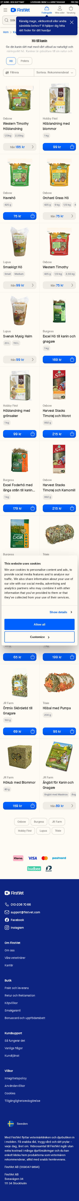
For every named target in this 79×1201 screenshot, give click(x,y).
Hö (11, 61)
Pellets (25, 61)
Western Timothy (55, 267)
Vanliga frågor (14, 1048)
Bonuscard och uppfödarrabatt (25, 1018)
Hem (5, 32)
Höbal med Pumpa (57, 708)
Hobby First (25, 830)
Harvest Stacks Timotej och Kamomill (59, 488)
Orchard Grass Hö (56, 197)
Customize (37, 637)
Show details (58, 612)
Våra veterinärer (15, 958)
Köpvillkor (11, 1003)
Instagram (17, 928)
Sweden (22, 1124)
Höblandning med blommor (56, 126)
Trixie (58, 830)
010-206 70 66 (21, 905)
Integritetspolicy (16, 1078)
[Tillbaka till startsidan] (20, 10)
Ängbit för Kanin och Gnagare (58, 785)
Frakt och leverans (17, 988)
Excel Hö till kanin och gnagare (59, 339)
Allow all (39, 624)
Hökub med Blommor (19, 782)
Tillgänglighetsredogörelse (22, 1101)
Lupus (43, 830)
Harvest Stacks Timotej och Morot (57, 413)
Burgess (39, 821)
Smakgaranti (13, 1010)
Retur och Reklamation (20, 995)
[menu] (5, 10)
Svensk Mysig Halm (17, 336)
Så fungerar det (15, 1041)
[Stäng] (71, 22)
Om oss (10, 950)
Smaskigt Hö (12, 267)
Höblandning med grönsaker (16, 413)
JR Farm (57, 821)
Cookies (10, 1093)
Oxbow (21, 821)
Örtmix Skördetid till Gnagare (17, 711)
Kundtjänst (12, 1056)
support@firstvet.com (25, 912)
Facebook (17, 920)
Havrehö (9, 197)
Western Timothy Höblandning (16, 126)
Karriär (9, 965)
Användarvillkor (15, 1086)
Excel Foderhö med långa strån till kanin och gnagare (18, 488)
